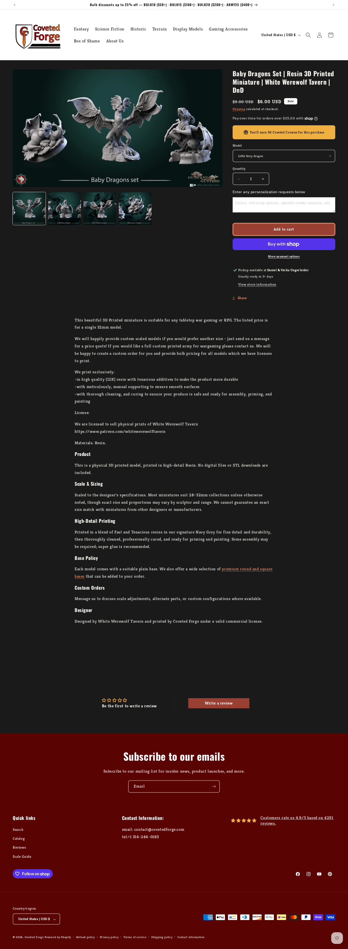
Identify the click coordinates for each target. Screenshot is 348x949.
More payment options (284, 256)
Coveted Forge (34, 937)
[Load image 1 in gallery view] (29, 208)
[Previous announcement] (14, 5)
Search (18, 829)
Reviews (19, 847)
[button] (308, 35)
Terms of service (135, 937)
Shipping (239, 109)
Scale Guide (22, 856)
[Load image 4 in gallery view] (135, 208)
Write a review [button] (219, 703)
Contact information (190, 937)
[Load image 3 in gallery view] (100, 208)
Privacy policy (109, 937)
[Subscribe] (213, 786)
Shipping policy (161, 937)
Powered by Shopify (58, 937)
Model (237, 145)
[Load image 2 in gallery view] (64, 208)
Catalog (19, 838)
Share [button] (242, 298)
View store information (257, 284)
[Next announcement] (333, 5)
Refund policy (85, 937)
